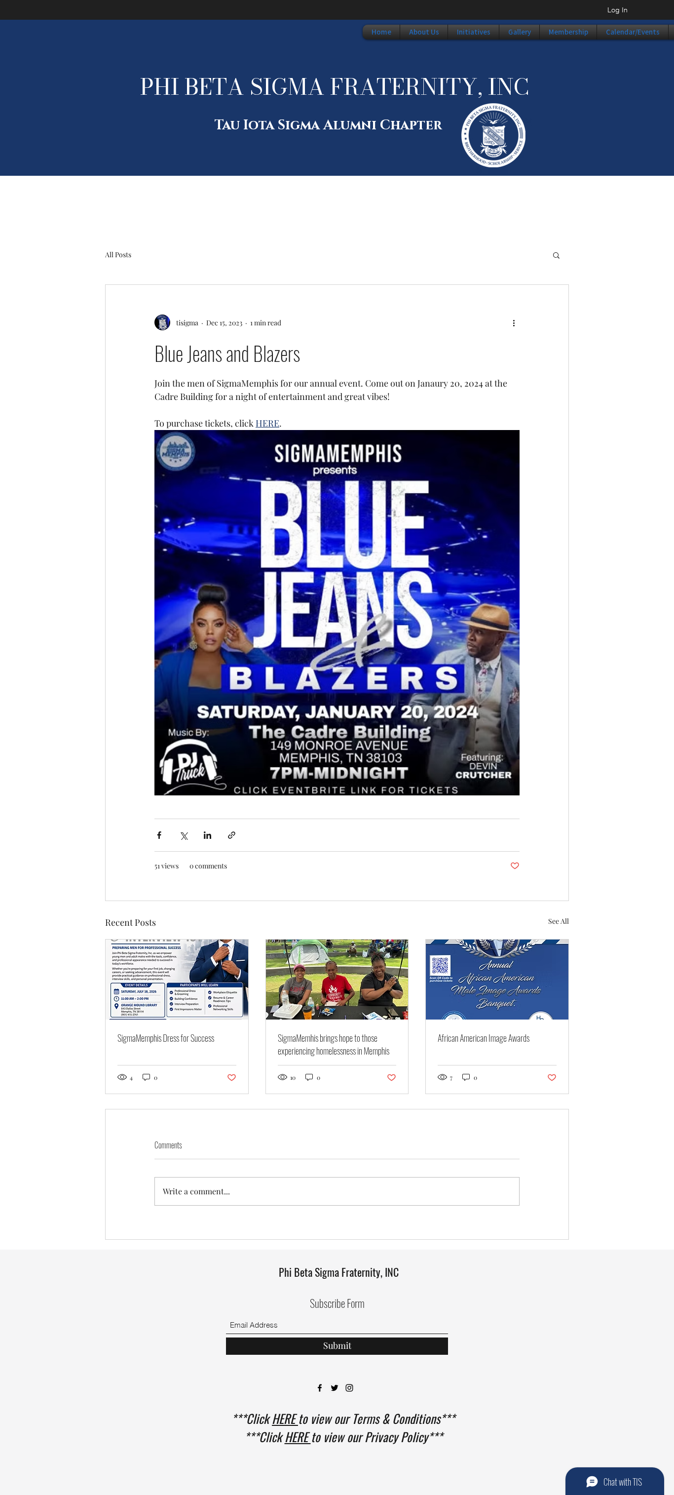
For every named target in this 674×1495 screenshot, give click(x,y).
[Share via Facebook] (159, 835)
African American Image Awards (483, 1037)
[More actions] (514, 322)
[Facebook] (320, 1388)
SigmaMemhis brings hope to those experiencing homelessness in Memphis (333, 1044)
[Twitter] (334, 1388)
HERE (285, 1418)
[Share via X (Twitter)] (183, 835)
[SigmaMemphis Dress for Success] (177, 980)
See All (558, 921)
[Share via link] (231, 835)
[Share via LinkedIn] (207, 835)
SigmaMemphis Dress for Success (165, 1037)
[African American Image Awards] (497, 980)
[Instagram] (349, 1388)
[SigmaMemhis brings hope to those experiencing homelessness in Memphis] (337, 980)
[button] (556, 255)
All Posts (118, 254)
